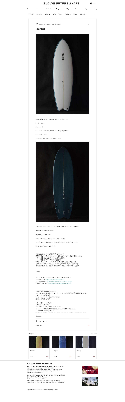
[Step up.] (62, 342)
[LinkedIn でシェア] (43, 321)
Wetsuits (75, 14)
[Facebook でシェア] (36, 321)
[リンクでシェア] (47, 321)
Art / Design (68, 14)
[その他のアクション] (88, 24)
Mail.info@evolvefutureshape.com (35, 372)
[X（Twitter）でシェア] (40, 321)
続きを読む (82, 14)
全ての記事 (31, 14)
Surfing (54, 14)
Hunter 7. (32, 350)
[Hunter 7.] (39, 342)
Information (39, 14)
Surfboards (47, 14)
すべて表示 (93, 333)
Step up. (56, 350)
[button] (94, 14)
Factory (60, 14)
